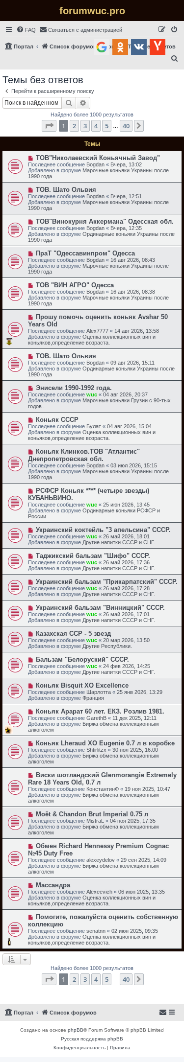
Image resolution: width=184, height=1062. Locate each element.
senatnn (95, 931)
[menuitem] (26, 30)
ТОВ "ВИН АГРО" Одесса (75, 285)
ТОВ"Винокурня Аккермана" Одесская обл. (105, 221)
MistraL (95, 821)
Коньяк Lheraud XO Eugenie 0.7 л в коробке (105, 743)
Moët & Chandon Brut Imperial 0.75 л (92, 814)
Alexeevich (99, 892)
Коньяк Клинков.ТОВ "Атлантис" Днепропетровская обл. (84, 455)
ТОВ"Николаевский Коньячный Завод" (98, 158)
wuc (91, 394)
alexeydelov (100, 860)
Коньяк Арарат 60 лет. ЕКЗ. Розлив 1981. (100, 711)
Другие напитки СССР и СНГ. (118, 542)
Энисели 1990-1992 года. (74, 388)
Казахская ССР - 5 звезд (73, 633)
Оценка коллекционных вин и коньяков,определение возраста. (92, 340)
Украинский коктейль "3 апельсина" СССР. (103, 529)
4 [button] (96, 125)
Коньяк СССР (57, 419)
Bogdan (95, 164)
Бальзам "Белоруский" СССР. (82, 659)
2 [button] (74, 125)
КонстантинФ (102, 789)
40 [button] (126, 125)
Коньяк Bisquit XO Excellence (82, 685)
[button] (49, 126)
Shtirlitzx (96, 750)
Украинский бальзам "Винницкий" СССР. (100, 607)
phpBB (75, 1030)
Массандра (53, 885)
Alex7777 (97, 331)
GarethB (96, 718)
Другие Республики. (107, 646)
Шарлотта (98, 692)
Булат (93, 426)
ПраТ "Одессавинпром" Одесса (85, 253)
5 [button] (106, 125)
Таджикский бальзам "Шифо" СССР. (93, 555)
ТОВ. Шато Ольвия (66, 189)
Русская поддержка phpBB (92, 1038)
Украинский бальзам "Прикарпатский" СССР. (107, 581)
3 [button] (85, 125)
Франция (93, 698)
